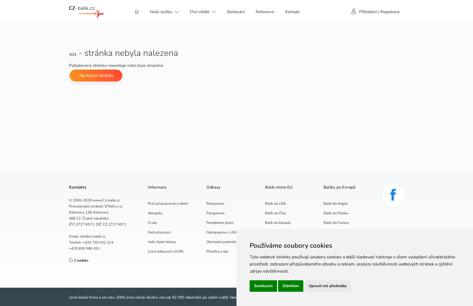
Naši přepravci (159, 232)
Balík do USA (275, 203)
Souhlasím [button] (263, 285)
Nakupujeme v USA (221, 232)
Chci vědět (199, 12)
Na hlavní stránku (96, 76)
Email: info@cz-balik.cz (87, 236)
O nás (152, 222)
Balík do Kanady (278, 222)
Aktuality (155, 213)
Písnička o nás (217, 251)
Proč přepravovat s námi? (168, 203)
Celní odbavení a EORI (165, 251)
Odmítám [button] (290, 285)
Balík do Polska (336, 213)
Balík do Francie (336, 222)
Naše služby (161, 12)
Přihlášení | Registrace (379, 12)
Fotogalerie (215, 213)
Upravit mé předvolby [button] (328, 285)
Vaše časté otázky (162, 241)
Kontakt (292, 12)
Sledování (236, 12)
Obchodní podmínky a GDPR (229, 241)
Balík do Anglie (336, 203)
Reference (265, 12)
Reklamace (215, 203)
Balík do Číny (275, 213)
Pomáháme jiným (219, 222)
